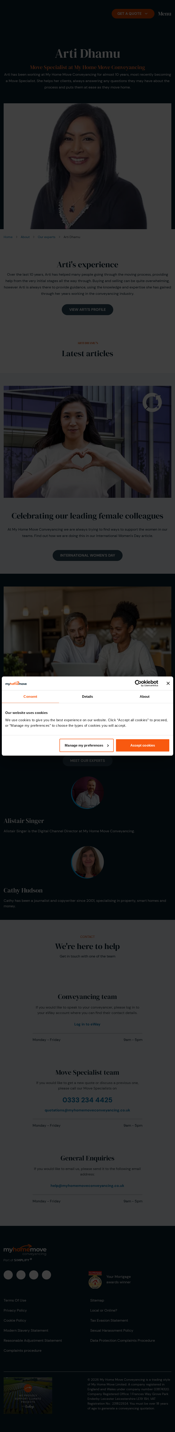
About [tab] (145, 696)
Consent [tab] (30, 696)
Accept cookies (142, 745)
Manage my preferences (84, 745)
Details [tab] (87, 696)
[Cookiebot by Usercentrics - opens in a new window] (138, 683)
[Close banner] (168, 683)
